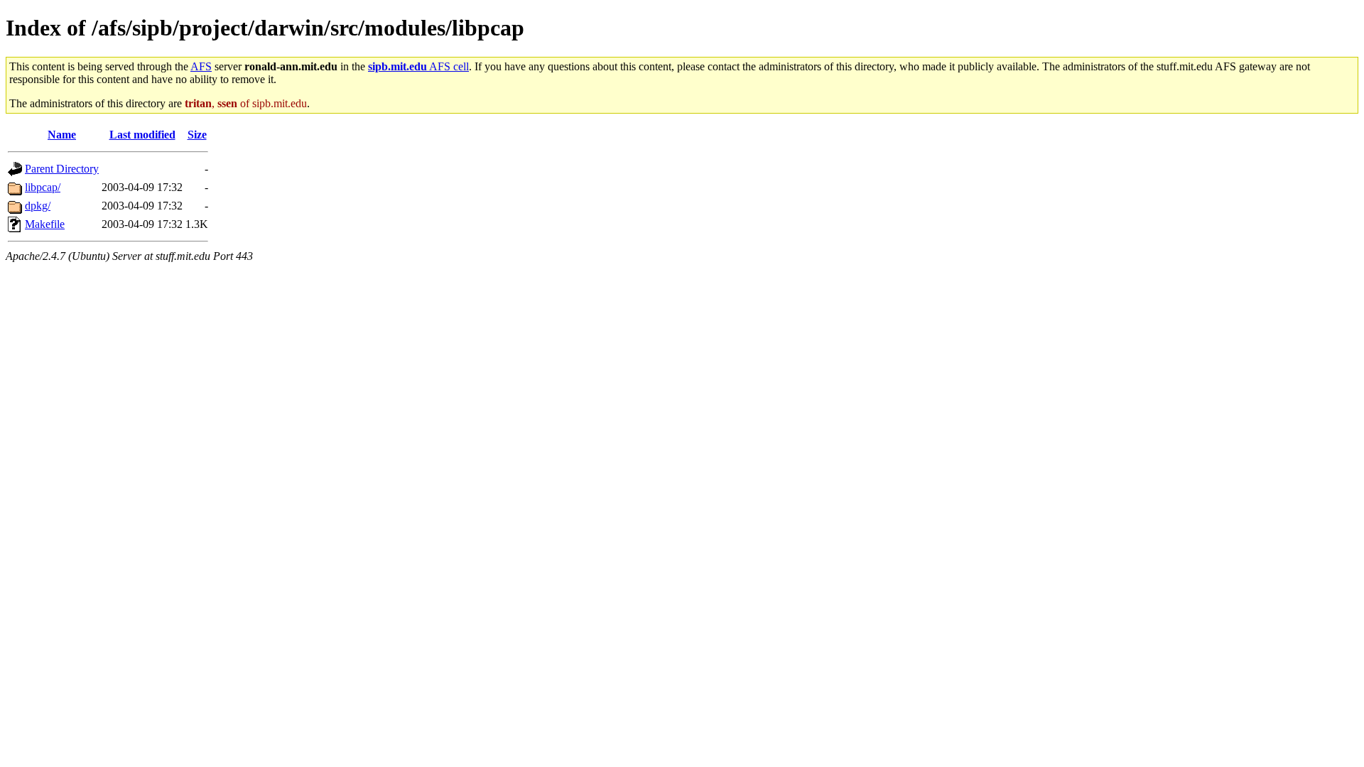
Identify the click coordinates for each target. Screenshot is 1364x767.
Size (197, 135)
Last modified (142, 135)
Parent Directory (62, 169)
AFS (201, 66)
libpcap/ (42, 187)
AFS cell (418, 66)
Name (62, 135)
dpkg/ (37, 206)
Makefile (45, 224)
